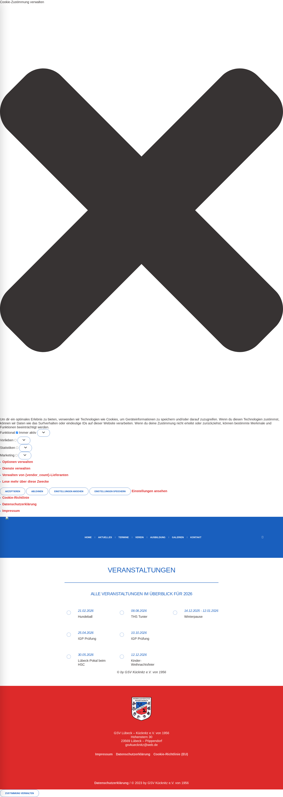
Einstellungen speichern (110, 491)
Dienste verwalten (16, 468)
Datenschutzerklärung (19, 504)
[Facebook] (270, 537)
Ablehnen (37, 491)
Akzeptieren (12, 491)
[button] (141, 210)
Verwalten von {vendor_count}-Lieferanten (35, 475)
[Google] (274, 537)
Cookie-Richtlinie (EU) (170, 754)
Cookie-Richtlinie (15, 497)
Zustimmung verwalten (19, 793)
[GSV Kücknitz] (141, 709)
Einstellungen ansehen (68, 491)
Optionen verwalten (17, 462)
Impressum (11, 511)
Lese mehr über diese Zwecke (25, 481)
